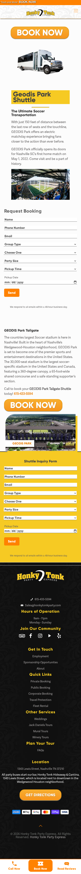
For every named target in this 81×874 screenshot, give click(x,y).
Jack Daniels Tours (40, 725)
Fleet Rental (40, 706)
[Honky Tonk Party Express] (40, 11)
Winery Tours (40, 737)
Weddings (40, 719)
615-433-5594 (23, 394)
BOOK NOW (40, 32)
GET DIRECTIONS (40, 795)
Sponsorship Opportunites (41, 662)
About (41, 668)
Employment (40, 656)
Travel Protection (40, 700)
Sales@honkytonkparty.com (43, 605)
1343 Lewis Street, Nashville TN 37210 (40, 769)
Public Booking (40, 688)
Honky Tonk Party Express (48, 837)
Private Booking (41, 681)
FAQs (40, 750)
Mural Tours (40, 731)
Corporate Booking (40, 694)
